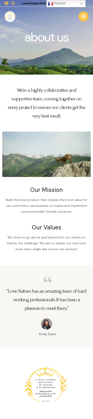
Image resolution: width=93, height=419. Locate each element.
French (59, 3)
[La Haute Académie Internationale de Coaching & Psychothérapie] (10, 16)
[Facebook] (6, 3)
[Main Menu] (83, 16)
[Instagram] (13, 3)
